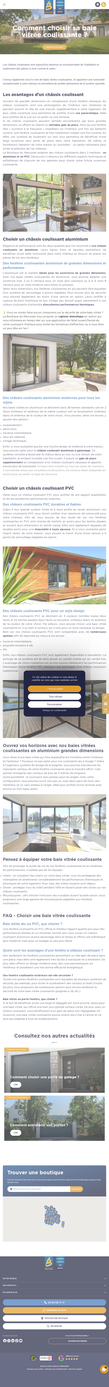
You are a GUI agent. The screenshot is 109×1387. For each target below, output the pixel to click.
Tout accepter (55, 688)
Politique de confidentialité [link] (54, 710)
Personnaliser (54, 704)
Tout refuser (55, 696)
